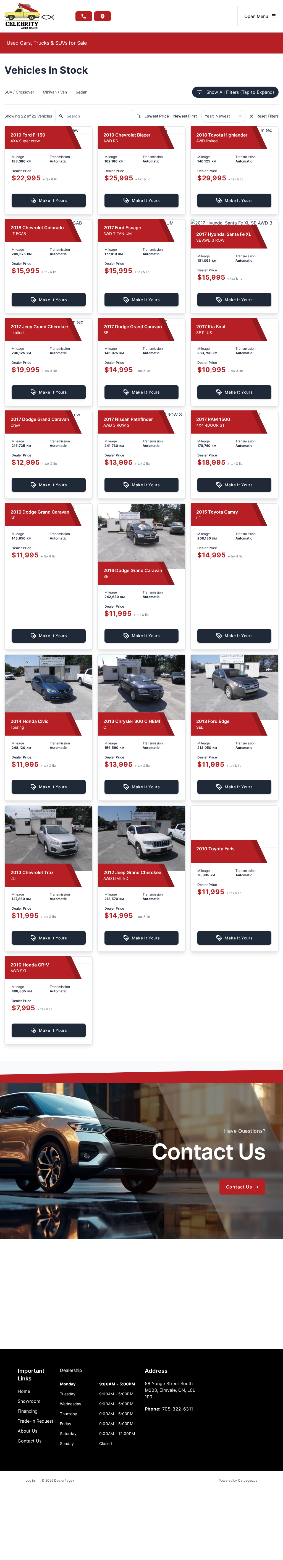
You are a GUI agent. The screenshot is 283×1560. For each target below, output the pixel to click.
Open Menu (257, 16)
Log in (30, 1480)
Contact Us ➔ (242, 1187)
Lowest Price (157, 116)
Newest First (185, 116)
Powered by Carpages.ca (238, 1480)
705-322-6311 (177, 1409)
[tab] (71, 1373)
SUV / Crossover (19, 92)
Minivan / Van (55, 92)
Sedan (81, 92)
